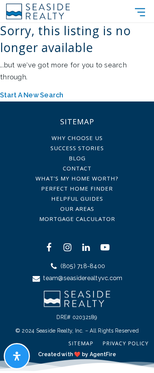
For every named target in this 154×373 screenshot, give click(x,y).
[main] (77, 50)
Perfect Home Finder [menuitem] (77, 188)
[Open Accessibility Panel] (17, 356)
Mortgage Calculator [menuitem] (77, 218)
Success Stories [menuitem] (77, 148)
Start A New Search (32, 95)
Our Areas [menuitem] (77, 208)
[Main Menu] (140, 12)
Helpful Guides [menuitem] (77, 198)
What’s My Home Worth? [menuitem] (77, 178)
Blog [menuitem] (77, 158)
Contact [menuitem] (77, 168)
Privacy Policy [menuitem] (125, 343)
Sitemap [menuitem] (80, 343)
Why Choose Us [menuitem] (77, 138)
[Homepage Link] (38, 11)
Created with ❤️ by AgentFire (77, 354)
